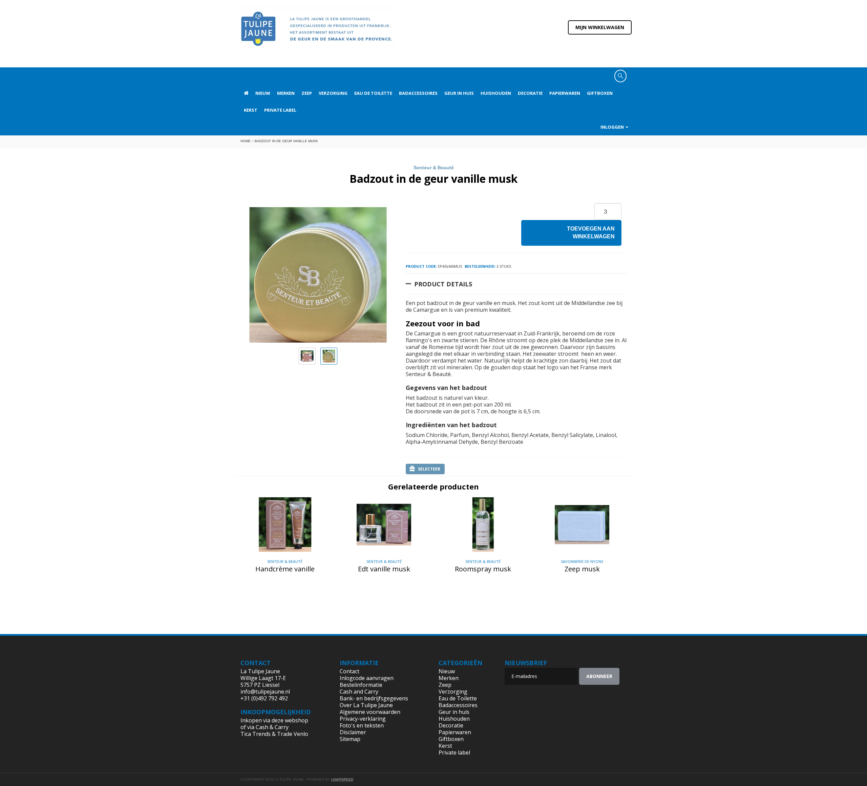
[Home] (316, 33)
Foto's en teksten (362, 725)
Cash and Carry (359, 691)
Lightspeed (342, 779)
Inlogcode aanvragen (367, 678)
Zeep (306, 93)
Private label (280, 110)
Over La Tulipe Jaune (366, 705)
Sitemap (350, 739)
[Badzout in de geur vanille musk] (307, 356)
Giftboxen (600, 93)
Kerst (250, 110)
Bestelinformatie (361, 685)
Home (245, 141)
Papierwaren (564, 93)
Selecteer (429, 469)
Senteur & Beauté (434, 167)
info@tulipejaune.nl (265, 691)
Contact (349, 671)
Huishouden (496, 93)
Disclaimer (353, 732)
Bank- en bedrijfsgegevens (374, 698)
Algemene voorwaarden (370, 712)
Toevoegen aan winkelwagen (591, 232)
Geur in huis (459, 93)
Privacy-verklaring (363, 718)
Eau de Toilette (373, 93)
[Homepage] (246, 93)
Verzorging (333, 93)
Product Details (443, 284)
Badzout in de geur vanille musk (286, 141)
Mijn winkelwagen (599, 27)
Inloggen (612, 127)
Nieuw (262, 93)
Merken (286, 93)
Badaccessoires (418, 93)
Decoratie (530, 93)
